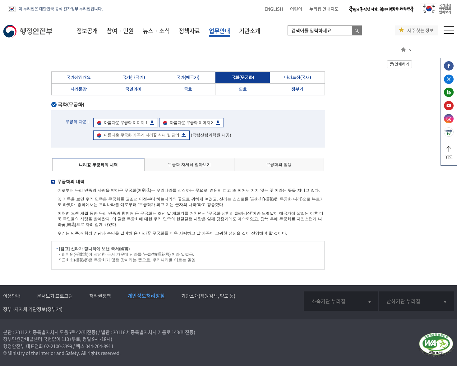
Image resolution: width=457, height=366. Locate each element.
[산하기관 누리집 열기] (416, 301)
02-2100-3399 (58, 346)
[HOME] (403, 50)
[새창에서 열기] (436, 345)
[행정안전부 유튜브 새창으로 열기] (449, 109)
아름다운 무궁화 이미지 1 (125, 122)
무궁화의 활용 (279, 164)
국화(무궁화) (242, 77)
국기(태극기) (133, 77)
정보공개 (87, 30)
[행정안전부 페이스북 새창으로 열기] (449, 69)
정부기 (297, 89)
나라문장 (79, 89)
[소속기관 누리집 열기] (341, 301)
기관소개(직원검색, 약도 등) (208, 295)
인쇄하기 (402, 64)
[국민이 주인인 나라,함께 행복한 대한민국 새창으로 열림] (381, 12)
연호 (243, 89)
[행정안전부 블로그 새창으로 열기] (449, 95)
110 (65, 339)
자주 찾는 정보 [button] (420, 30)
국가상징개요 (79, 77)
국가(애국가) (188, 77)
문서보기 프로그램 (55, 295)
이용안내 (12, 295)
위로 (449, 156)
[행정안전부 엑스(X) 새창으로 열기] (449, 82)
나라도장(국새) (297, 77)
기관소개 (249, 30)
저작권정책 (100, 295)
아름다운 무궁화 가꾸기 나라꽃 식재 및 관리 (141, 135)
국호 (188, 89)
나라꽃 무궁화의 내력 (98, 164)
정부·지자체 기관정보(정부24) (32, 309)
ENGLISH (274, 9)
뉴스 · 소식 (156, 30)
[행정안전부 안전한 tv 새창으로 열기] (449, 135)
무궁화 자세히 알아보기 (189, 164)
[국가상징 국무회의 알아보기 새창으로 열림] (436, 12)
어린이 (296, 9)
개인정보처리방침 (146, 295)
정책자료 (189, 30)
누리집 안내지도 (324, 9)
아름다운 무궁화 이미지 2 (191, 122)
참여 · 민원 (120, 30)
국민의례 (133, 89)
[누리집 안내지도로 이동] (449, 32)
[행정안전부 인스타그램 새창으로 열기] (449, 122)
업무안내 (219, 30)
